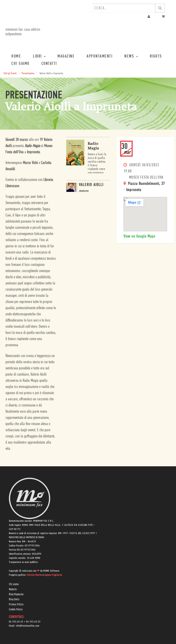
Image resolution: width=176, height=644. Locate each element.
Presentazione (28, 73)
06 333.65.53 (33, 621)
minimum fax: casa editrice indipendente (23, 32)
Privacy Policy (16, 604)
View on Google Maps (139, 237)
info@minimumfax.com (27, 626)
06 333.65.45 (16, 621)
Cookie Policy (16, 609)
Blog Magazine (16, 594)
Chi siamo (14, 584)
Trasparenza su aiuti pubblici (23, 562)
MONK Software (51, 571)
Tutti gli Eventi (9, 73)
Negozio (13, 589)
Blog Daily (14, 599)
